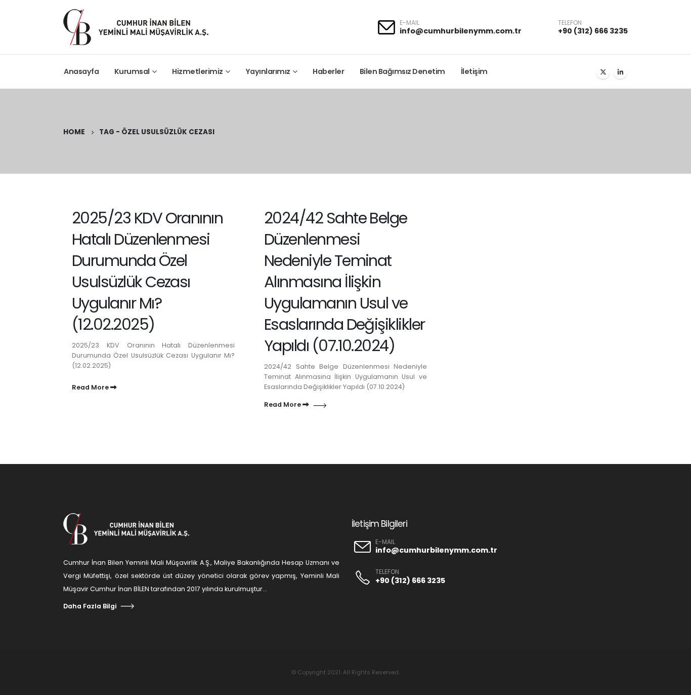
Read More (91, 387)
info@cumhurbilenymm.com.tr (461, 31)
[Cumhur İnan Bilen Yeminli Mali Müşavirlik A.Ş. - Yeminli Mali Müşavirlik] (141, 27)
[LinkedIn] (620, 72)
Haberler (328, 71)
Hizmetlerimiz (197, 71)
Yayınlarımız (267, 71)
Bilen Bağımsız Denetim (402, 71)
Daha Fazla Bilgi (89, 606)
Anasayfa (81, 71)
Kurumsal (132, 71)
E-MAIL (385, 542)
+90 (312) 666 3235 (593, 31)
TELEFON (387, 571)
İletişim (474, 71)
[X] (603, 72)
